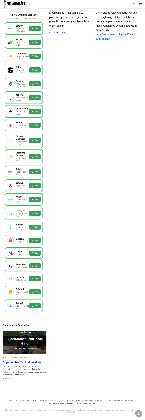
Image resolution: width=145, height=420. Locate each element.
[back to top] (138, 413)
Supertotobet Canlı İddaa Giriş (22, 362)
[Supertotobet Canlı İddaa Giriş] (24, 342)
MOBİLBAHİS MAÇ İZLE (60, 32)
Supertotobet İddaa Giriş (16, 357)
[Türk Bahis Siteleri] (15, 4)
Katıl (36, 28)
